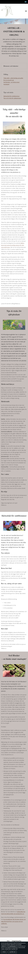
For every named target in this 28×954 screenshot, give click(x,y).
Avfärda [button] (4, 951)
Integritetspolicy (16, 941)
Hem (8, 941)
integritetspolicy (12, 946)
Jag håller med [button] (12, 951)
